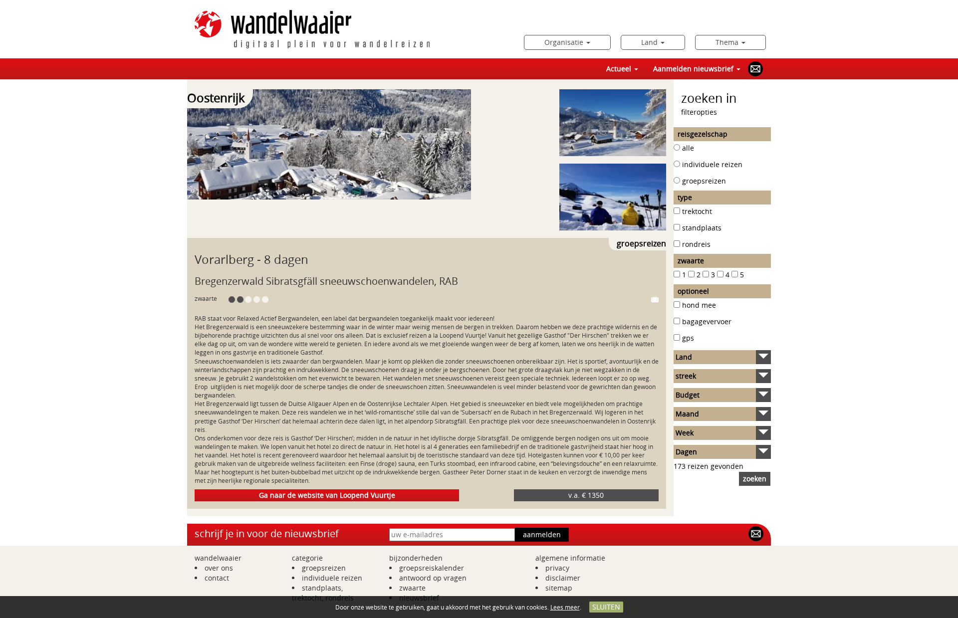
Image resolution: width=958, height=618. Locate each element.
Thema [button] (728, 42)
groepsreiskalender (431, 568)
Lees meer (565, 607)
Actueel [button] (619, 68)
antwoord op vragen (433, 578)
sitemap (558, 588)
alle (688, 148)
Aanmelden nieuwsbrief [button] (694, 68)
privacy (557, 568)
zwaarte (412, 588)
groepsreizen (704, 181)
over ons (219, 568)
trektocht (697, 211)
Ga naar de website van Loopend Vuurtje (327, 495)
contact (217, 578)
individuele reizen (712, 164)
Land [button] (650, 42)
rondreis (696, 244)
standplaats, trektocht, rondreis (323, 593)
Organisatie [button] (564, 42)
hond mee (699, 305)
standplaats (701, 227)
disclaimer (562, 578)
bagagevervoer (706, 321)
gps (688, 338)
